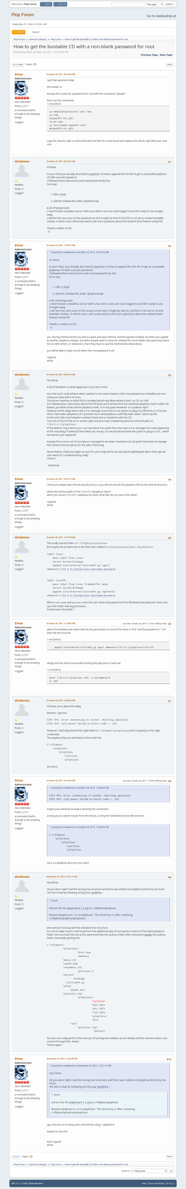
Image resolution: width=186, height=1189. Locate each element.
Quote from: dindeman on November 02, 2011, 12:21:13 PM (81, 1065)
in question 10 (95, 174)
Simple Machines (35, 1183)
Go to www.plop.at (161, 15)
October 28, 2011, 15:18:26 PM (60, 780)
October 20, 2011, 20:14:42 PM (60, 74)
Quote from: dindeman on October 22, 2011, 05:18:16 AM (80, 252)
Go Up (16, 1156)
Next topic (166, 55)
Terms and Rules (156, 1183)
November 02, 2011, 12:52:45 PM (61, 1058)
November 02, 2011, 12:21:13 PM (61, 876)
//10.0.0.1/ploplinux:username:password (87, 569)
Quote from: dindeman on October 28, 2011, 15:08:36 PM (80, 787)
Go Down (18, 64)
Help (144, 1183)
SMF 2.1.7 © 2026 (19, 1183)
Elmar (19, 74)
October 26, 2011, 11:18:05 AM (60, 623)
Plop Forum (22, 14)
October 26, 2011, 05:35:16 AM (60, 374)
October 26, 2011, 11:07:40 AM (60, 537)
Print (170, 64)
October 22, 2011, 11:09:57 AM (60, 245)
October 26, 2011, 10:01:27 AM (60, 478)
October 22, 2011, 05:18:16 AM (60, 161)
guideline (96, 892)
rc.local (62, 194)
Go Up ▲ (170, 1183)
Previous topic (149, 55)
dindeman (22, 161)
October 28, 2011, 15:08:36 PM (60, 700)
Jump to (126, 1170)
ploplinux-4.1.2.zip (77, 908)
